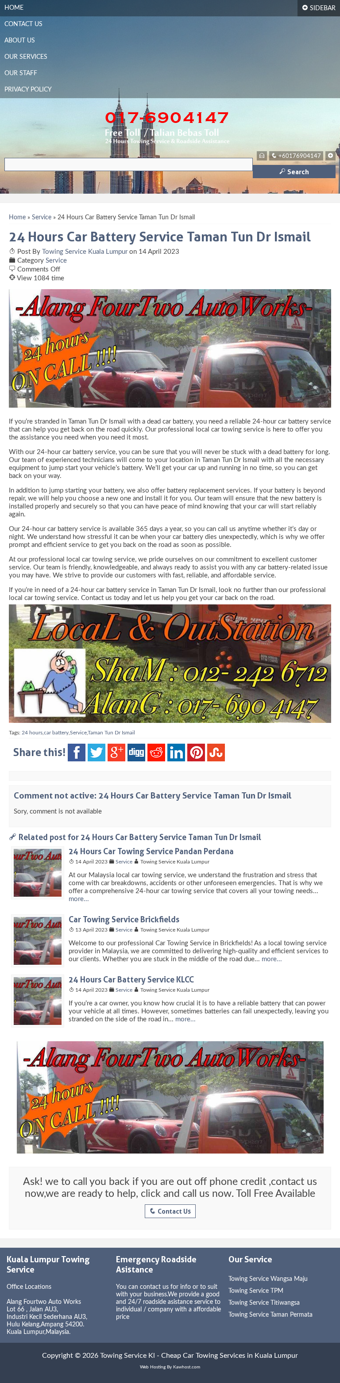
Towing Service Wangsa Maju (268, 1279)
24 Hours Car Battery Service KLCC (131, 979)
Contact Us (23, 24)
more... (79, 899)
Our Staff (20, 73)
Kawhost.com (186, 1367)
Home (13, 8)
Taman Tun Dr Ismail (111, 732)
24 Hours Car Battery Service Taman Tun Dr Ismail (160, 237)
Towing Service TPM (255, 1291)
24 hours (32, 732)
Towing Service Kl (127, 1355)
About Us (19, 41)
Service (41, 217)
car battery (56, 732)
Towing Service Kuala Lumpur (85, 251)
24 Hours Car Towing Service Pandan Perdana (151, 851)
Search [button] (294, 172)
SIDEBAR (319, 7)
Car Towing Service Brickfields (124, 919)
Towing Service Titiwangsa (264, 1303)
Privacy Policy (28, 90)
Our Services (25, 57)
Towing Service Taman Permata (270, 1315)
